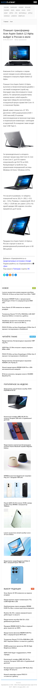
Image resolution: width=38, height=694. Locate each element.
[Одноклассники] (10, 275)
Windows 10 (7, 170)
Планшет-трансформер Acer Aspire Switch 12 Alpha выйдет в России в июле (18, 33)
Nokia (18, 10)
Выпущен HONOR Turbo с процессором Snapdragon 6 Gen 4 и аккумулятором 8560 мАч (17, 300)
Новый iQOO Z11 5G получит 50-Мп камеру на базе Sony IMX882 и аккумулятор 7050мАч (18, 504)
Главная (6, 21)
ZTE (16, 13)
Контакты (18, 682)
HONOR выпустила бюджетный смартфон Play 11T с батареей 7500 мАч (17, 476)
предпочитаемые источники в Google (17, 261)
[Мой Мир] (15, 275)
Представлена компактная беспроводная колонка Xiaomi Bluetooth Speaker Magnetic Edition (18, 446)
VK (28, 269)
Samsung (13, 7)
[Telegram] (13, 275)
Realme (28, 7)
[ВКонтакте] (7, 275)
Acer (11, 21)
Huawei (6, 10)
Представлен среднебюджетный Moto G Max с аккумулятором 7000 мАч (17, 561)
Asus (23, 10)
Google (7, 16)
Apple (30, 13)
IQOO (12, 10)
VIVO (28, 10)
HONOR (21, 7)
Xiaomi (6, 7)
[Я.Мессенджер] (4, 275)
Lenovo (14, 16)
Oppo (11, 13)
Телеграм (16, 269)
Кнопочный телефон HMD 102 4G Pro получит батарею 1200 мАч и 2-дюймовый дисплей (18, 418)
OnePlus (21, 16)
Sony (6, 13)
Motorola (22, 13)
